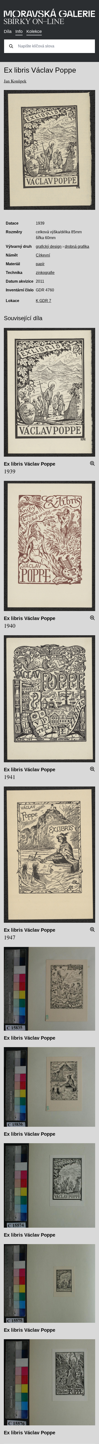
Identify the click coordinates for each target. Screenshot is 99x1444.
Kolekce (34, 31)
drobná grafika (77, 246)
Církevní (43, 255)
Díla (8, 31)
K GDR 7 (43, 301)
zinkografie (45, 273)
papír (40, 264)
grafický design (49, 246)
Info (19, 31)
